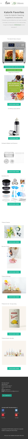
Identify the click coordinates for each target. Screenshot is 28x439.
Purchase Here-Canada (14, 70)
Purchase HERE (14, 104)
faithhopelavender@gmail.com (12, 391)
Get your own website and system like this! (14, 435)
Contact (7, 395)
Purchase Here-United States (14, 67)
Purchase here (14, 171)
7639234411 (7, 389)
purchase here (14, 204)
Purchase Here (14, 138)
